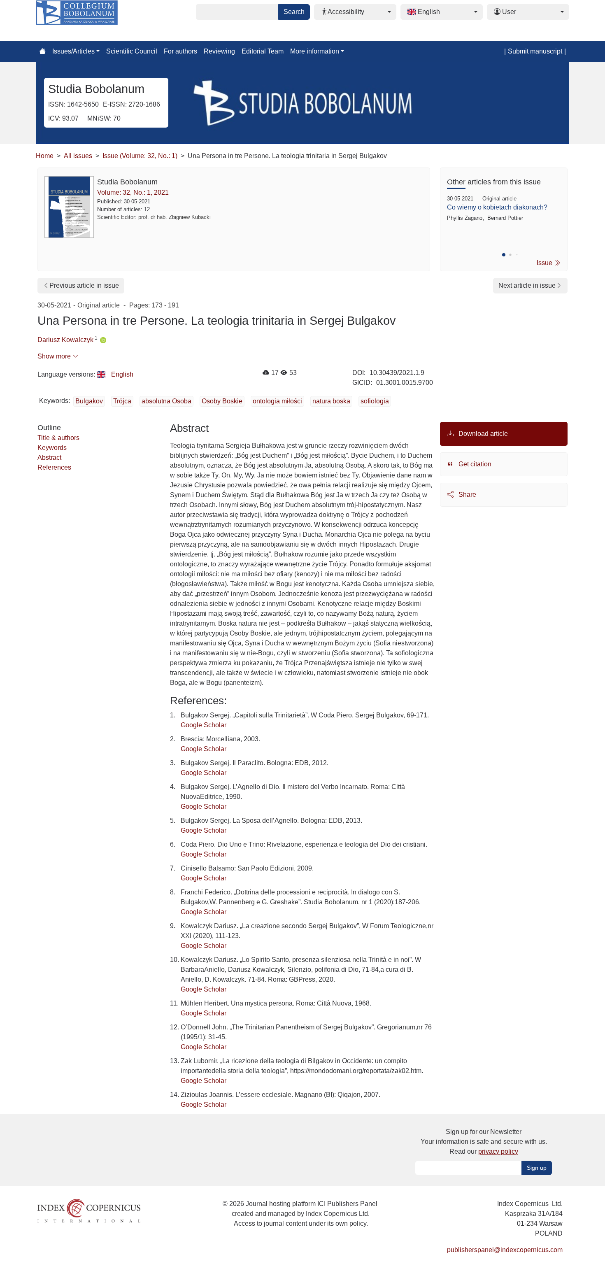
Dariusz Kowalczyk (65, 339)
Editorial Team (263, 51)
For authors (180, 51)
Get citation (474, 464)
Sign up (537, 1167)
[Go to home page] (42, 51)
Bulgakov (89, 401)
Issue (545, 262)
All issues (78, 155)
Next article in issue (527, 285)
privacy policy (498, 1151)
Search (294, 11)
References (54, 467)
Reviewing (219, 51)
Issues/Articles (73, 51)
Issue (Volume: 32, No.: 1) (139, 155)
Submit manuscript (535, 51)
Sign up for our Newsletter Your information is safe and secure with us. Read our (484, 1141)
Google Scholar (203, 725)
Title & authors (58, 437)
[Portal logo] (77, 20)
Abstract (49, 457)
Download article (482, 433)
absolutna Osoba (166, 401)
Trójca (122, 401)
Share (466, 494)
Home (45, 155)
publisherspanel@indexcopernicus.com (505, 1249)
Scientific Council (131, 51)
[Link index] (88, 1210)
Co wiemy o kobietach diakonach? (497, 207)
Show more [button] (54, 356)
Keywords (52, 447)
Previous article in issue (84, 285)
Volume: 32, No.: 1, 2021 (133, 192)
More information (314, 51)
